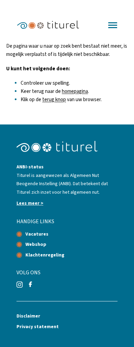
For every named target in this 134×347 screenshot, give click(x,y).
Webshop (35, 244)
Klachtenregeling (44, 255)
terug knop (54, 99)
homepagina (75, 91)
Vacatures (36, 234)
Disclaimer (28, 316)
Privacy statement (37, 326)
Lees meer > (29, 203)
